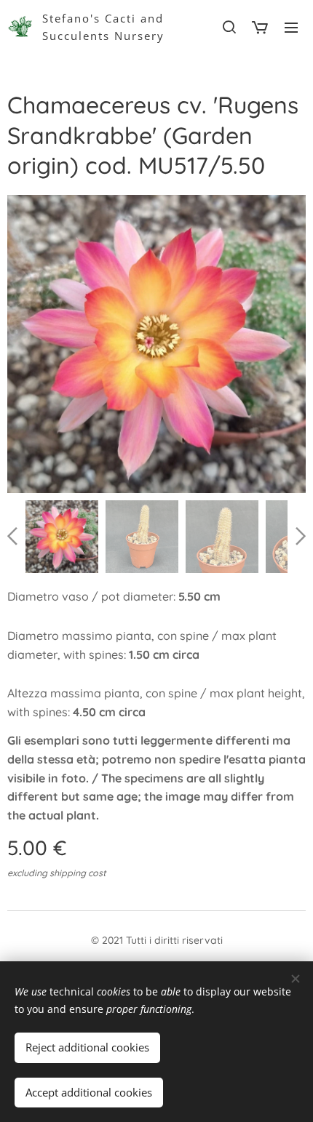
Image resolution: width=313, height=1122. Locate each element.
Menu (291, 26)
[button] (228, 27)
